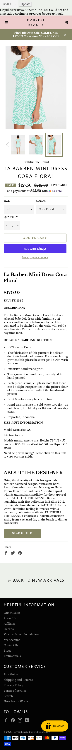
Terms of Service (15, 690)
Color (40, 200)
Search (8, 696)
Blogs (7, 650)
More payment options (35, 257)
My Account (12, 640)
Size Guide (22, 533)
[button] (36, 191)
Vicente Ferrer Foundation (21, 634)
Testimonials (12, 656)
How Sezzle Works (16, 701)
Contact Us (11, 645)
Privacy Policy (13, 685)
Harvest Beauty (36, 22)
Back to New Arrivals (37, 580)
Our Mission (12, 612)
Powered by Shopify (39, 732)
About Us (10, 618)
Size (7, 200)
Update (25, 4)
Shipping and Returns (18, 679)
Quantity (11, 217)
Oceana (9, 629)
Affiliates (9, 623)
